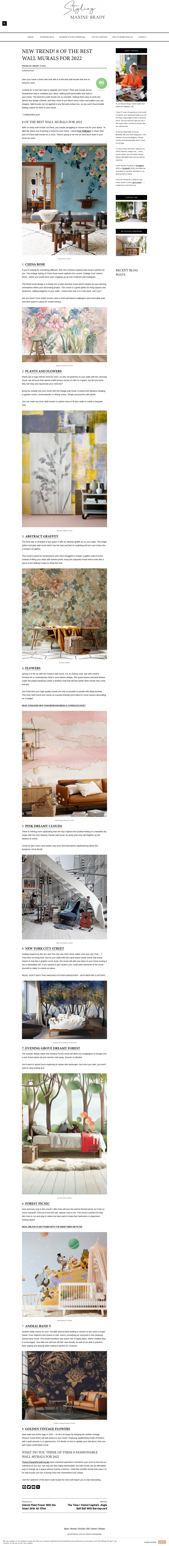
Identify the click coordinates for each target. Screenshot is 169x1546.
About (66, 1528)
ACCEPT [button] (162, 1542)
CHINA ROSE (35, 264)
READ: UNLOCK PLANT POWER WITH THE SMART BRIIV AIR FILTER (52, 1227)
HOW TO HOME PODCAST (122, 37)
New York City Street (44, 948)
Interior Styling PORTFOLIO (72, 37)
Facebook (126, 168)
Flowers (32, 668)
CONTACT (142, 37)
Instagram (140, 165)
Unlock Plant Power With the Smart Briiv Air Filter (39, 1505)
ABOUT (30, 37)
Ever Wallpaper (84, 131)
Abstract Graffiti (41, 536)
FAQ (87, 1528)
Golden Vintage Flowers (47, 1429)
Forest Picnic (37, 1203)
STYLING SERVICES (99, 37)
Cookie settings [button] (150, 1542)
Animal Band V (38, 1326)
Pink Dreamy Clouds (43, 826)
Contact (94, 1528)
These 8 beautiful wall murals (35, 1462)
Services (73, 1528)
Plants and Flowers (43, 371)
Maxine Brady (29, 71)
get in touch (136, 182)
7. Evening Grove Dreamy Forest (51, 1048)
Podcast (101, 1528)
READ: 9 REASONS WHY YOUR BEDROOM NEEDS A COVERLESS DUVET (54, 705)
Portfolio (81, 1528)
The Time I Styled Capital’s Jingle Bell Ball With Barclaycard (87, 1505)
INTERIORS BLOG (47, 37)
